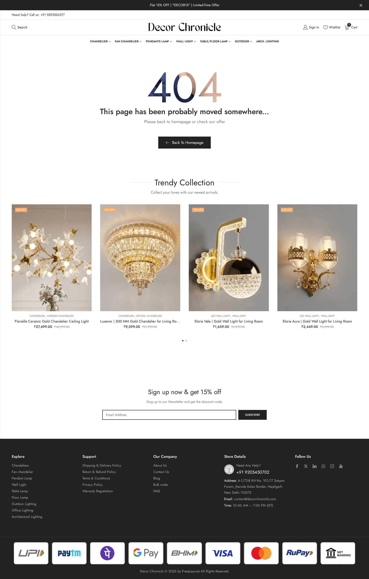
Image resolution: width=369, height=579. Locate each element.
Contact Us (161, 471)
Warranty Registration (97, 491)
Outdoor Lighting (24, 503)
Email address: (169, 415)
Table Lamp (20, 491)
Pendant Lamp (22, 478)
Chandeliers (20, 465)
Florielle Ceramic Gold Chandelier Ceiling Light (52, 321)
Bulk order (160, 484)
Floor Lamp (20, 497)
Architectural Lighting (27, 516)
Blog (156, 478)
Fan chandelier (22, 471)
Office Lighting (22, 510)
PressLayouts (191, 571)
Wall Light (239, 316)
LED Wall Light (220, 316)
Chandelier (37, 316)
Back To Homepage (187, 142)
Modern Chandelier (60, 316)
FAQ (156, 491)
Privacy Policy (92, 484)
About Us (160, 465)
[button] (182, 340)
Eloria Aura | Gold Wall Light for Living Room (317, 321)
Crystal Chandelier (149, 316)
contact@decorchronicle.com (255, 498)
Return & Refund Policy (99, 471)
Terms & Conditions (96, 478)
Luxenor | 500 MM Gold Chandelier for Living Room (140, 321)
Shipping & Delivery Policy (101, 465)
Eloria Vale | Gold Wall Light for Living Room (229, 321)
